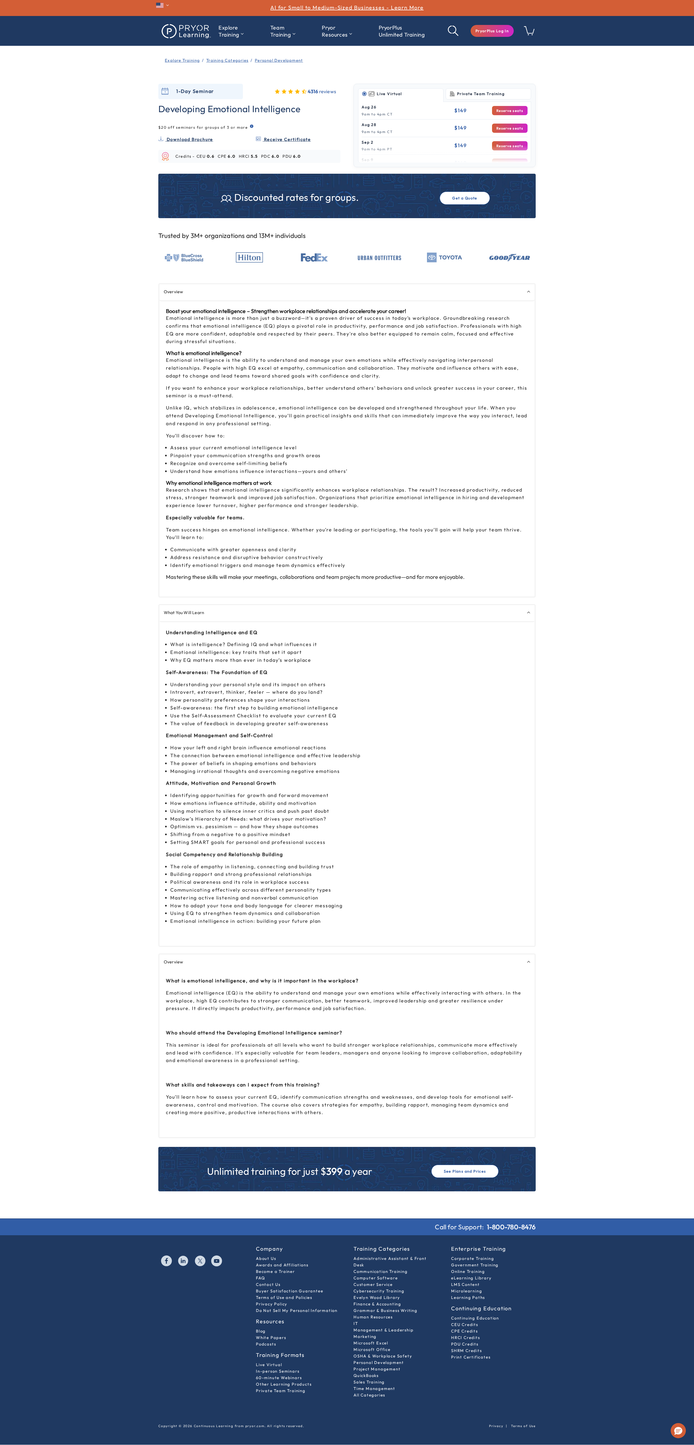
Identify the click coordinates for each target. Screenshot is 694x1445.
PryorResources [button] (335, 31)
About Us (266, 1258)
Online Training (468, 1271)
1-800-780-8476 (511, 1227)
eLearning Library (471, 1277)
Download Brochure (189, 139)
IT (356, 1323)
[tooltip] (252, 126)
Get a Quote (464, 198)
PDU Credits (464, 1344)
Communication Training (381, 1271)
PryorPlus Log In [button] (492, 30)
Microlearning (466, 1291)
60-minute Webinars (279, 1377)
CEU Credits (464, 1324)
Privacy (496, 1426)
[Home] (185, 31)
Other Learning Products (283, 1384)
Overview (173, 291)
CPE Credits (464, 1331)
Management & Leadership (383, 1330)
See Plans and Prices (465, 1171)
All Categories (369, 1395)
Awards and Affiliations (282, 1264)
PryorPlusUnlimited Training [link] (402, 31)
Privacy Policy (271, 1304)
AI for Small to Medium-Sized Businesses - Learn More (347, 7)
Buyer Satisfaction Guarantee (289, 1291)
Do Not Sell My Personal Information (297, 1310)
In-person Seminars (277, 1371)
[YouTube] (217, 1261)
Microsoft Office (372, 1349)
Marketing (365, 1336)
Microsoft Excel (371, 1343)
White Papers (271, 1337)
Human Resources (373, 1317)
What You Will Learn (184, 612)
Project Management (377, 1369)
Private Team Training (281, 1390)
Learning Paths (468, 1297)
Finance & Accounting (377, 1304)
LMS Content (465, 1284)
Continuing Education (475, 1318)
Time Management (374, 1388)
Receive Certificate (287, 139)
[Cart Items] (529, 34)
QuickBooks (366, 1375)
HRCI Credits (465, 1337)
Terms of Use (523, 1426)
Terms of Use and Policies (284, 1297)
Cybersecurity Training (379, 1291)
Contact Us (268, 1284)
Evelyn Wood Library (377, 1297)
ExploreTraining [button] (229, 31)
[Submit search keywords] (453, 31)
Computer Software (376, 1277)
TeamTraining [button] (280, 31)
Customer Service (373, 1284)
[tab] (401, 94)
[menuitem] (231, 31)
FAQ (260, 1277)
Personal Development (379, 1362)
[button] (492, 31)
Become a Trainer (275, 1271)
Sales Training (369, 1382)
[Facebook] (166, 1261)
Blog (261, 1331)
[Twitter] (200, 1261)
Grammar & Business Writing (385, 1310)
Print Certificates (470, 1357)
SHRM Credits (466, 1350)
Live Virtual (269, 1364)
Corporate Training (472, 1258)
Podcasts (266, 1344)
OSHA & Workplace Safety (383, 1356)
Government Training (475, 1264)
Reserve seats (509, 110)
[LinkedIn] (183, 1261)
